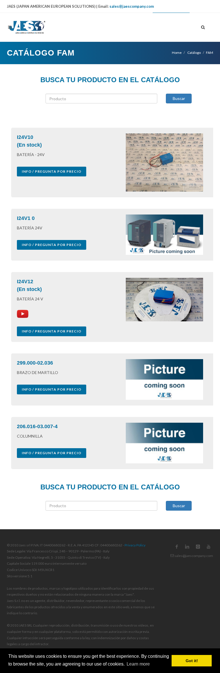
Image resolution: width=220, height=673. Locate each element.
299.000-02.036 (35, 363)
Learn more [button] (138, 664)
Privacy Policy (135, 545)
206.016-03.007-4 (37, 426)
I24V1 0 (26, 218)
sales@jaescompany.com (131, 6)
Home (177, 52)
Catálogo (194, 52)
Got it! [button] (192, 660)
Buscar (179, 98)
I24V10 (25, 137)
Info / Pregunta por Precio (51, 171)
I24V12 (25, 281)
